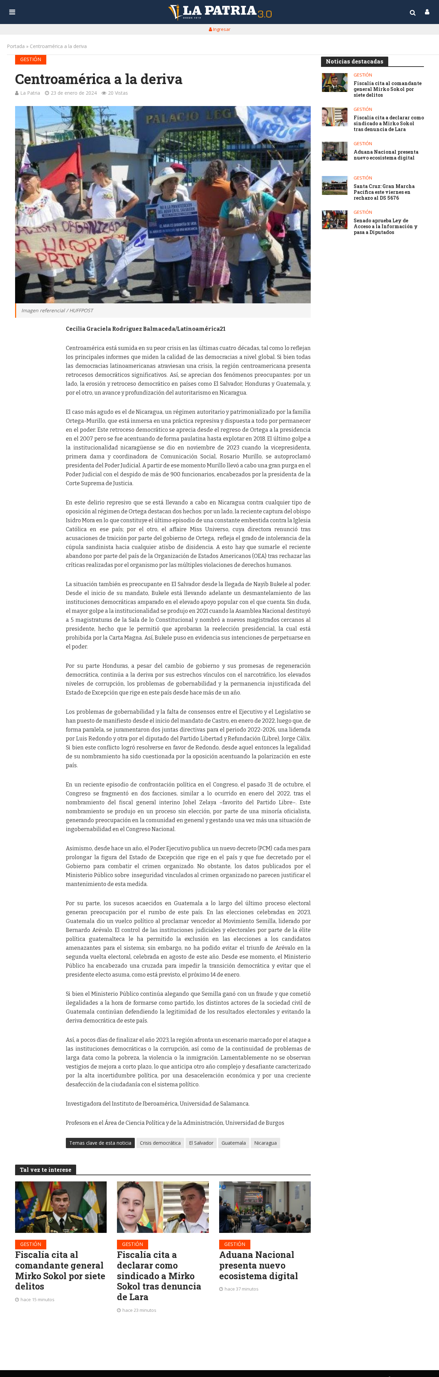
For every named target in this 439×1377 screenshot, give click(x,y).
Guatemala (234, 1143)
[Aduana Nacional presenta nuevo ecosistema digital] (265, 1207)
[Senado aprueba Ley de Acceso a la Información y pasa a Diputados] (334, 219)
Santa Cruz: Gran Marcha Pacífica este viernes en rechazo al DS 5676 (384, 192)
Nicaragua (265, 1143)
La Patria (30, 93)
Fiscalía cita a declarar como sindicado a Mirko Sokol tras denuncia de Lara (159, 1275)
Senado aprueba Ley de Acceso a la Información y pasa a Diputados (386, 226)
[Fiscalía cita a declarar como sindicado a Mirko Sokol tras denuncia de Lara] (163, 1207)
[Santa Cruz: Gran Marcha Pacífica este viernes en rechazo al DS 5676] (334, 185)
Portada (16, 46)
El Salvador (201, 1143)
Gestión (30, 59)
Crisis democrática (160, 1143)
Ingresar (221, 29)
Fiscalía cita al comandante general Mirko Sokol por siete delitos (60, 1270)
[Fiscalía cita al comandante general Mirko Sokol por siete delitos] (61, 1207)
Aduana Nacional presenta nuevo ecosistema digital (258, 1265)
